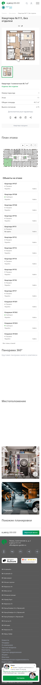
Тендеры (5, 643)
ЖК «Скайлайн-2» (7, 573)
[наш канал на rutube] (20, 552)
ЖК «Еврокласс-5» (7, 604)
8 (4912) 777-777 (13, 3)
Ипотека (5, 657)
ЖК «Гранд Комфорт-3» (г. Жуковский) (13, 608)
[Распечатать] (20, 117)
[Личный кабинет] (31, 3)
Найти (34, 189)
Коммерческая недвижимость (15, 659)
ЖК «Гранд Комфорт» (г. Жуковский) (12, 617)
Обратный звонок (31, 533)
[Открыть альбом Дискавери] (25, 117)
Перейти (7, 189)
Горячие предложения (11, 652)
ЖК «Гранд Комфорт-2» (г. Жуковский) (13, 612)
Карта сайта (7, 662)
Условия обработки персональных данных (17, 682)
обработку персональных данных (15, 671)
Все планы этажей (9, 343)
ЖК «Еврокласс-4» (7, 586)
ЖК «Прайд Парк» (7, 599)
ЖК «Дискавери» (7, 578)
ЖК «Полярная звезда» (9, 595)
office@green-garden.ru (17, 545)
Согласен (20, 678)
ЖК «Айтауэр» (6, 625)
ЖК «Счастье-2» (6, 621)
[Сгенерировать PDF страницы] (15, 117)
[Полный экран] (35, 145)
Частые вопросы (9, 647)
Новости (5, 640)
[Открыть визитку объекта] (10, 117)
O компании (7, 645)
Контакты (6, 650)
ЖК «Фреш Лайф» (7, 634)
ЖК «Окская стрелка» (8, 582)
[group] (20, 46)
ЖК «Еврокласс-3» (7, 630)
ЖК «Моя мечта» (7, 591)
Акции (5, 654)
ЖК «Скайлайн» (6, 569)
